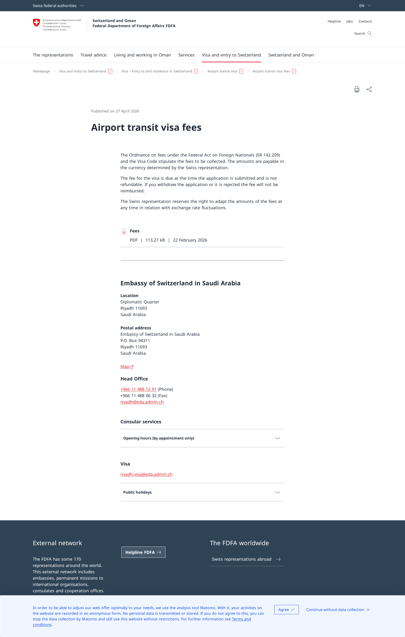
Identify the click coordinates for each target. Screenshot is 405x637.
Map (124, 366)
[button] (53, 54)
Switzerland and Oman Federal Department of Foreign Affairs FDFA (134, 23)
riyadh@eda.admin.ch (142, 402)
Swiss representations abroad (241, 559)
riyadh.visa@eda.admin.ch (146, 474)
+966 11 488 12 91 (138, 389)
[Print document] (357, 89)
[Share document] (369, 89)
